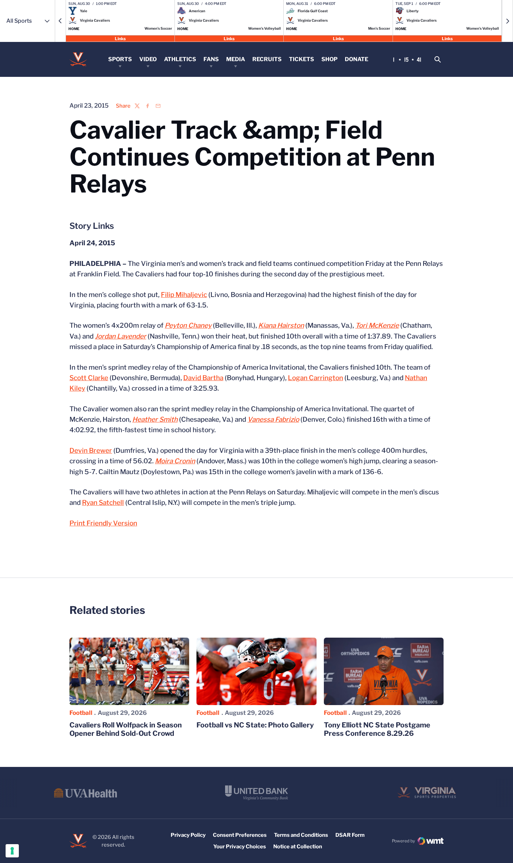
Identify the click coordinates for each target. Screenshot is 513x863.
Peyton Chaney (188, 325)
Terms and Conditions (301, 835)
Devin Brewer (90, 451)
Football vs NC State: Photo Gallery (255, 725)
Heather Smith (155, 419)
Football (80, 712)
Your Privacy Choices (239, 846)
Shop (329, 59)
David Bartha (203, 378)
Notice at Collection (297, 846)
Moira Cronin (175, 461)
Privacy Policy (188, 835)
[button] (60, 21)
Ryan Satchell (103, 503)
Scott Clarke (88, 378)
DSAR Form (350, 835)
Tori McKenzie (377, 325)
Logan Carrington (315, 378)
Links (120, 38)
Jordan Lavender (120, 336)
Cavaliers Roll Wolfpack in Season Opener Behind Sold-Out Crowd (125, 729)
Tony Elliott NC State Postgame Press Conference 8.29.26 (377, 729)
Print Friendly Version (103, 523)
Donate (356, 59)
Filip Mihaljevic (184, 295)
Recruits (267, 59)
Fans (211, 59)
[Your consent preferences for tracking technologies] (12, 850)
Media (235, 59)
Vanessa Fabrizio (273, 419)
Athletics (180, 59)
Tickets (301, 59)
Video (148, 59)
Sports (120, 59)
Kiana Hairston (281, 325)
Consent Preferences (240, 835)
